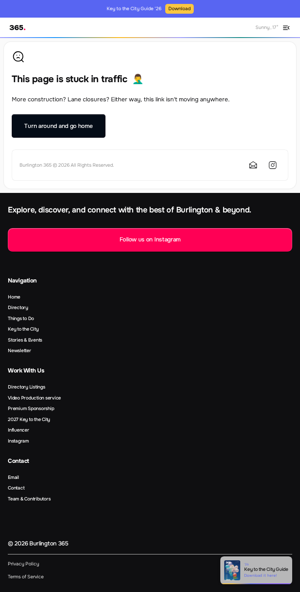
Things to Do (21, 318)
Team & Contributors (29, 499)
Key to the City (23, 329)
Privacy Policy (23, 564)
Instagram (18, 441)
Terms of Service (26, 577)
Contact (16, 488)
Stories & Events (25, 340)
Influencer (18, 430)
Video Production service (34, 398)
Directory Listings (26, 387)
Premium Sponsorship (31, 408)
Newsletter (19, 350)
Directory (18, 307)
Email (13, 477)
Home (14, 297)
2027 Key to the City (29, 419)
